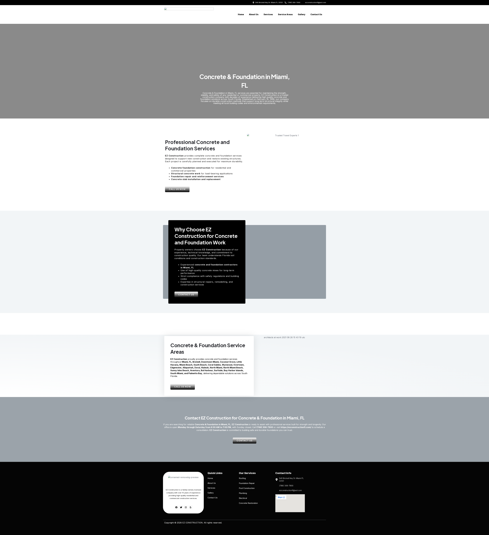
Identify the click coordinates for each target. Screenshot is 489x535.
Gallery (301, 14)
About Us (254, 14)
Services (268, 14)
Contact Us (316, 14)
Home (241, 14)
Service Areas (285, 14)
